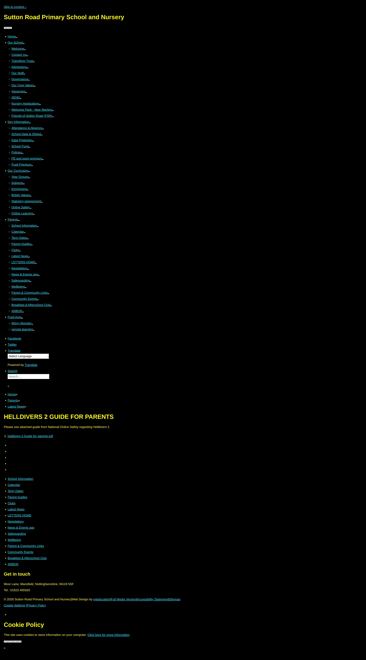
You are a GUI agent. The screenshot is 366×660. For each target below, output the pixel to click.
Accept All (7, 641)
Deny (13, 641)
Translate (31, 365)
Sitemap (174, 599)
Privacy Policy (36, 605)
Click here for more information (108, 635)
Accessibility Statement (152, 599)
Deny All (18, 641)
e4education (101, 599)
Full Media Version (123, 599)
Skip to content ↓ (15, 7)
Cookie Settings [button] (14, 605)
